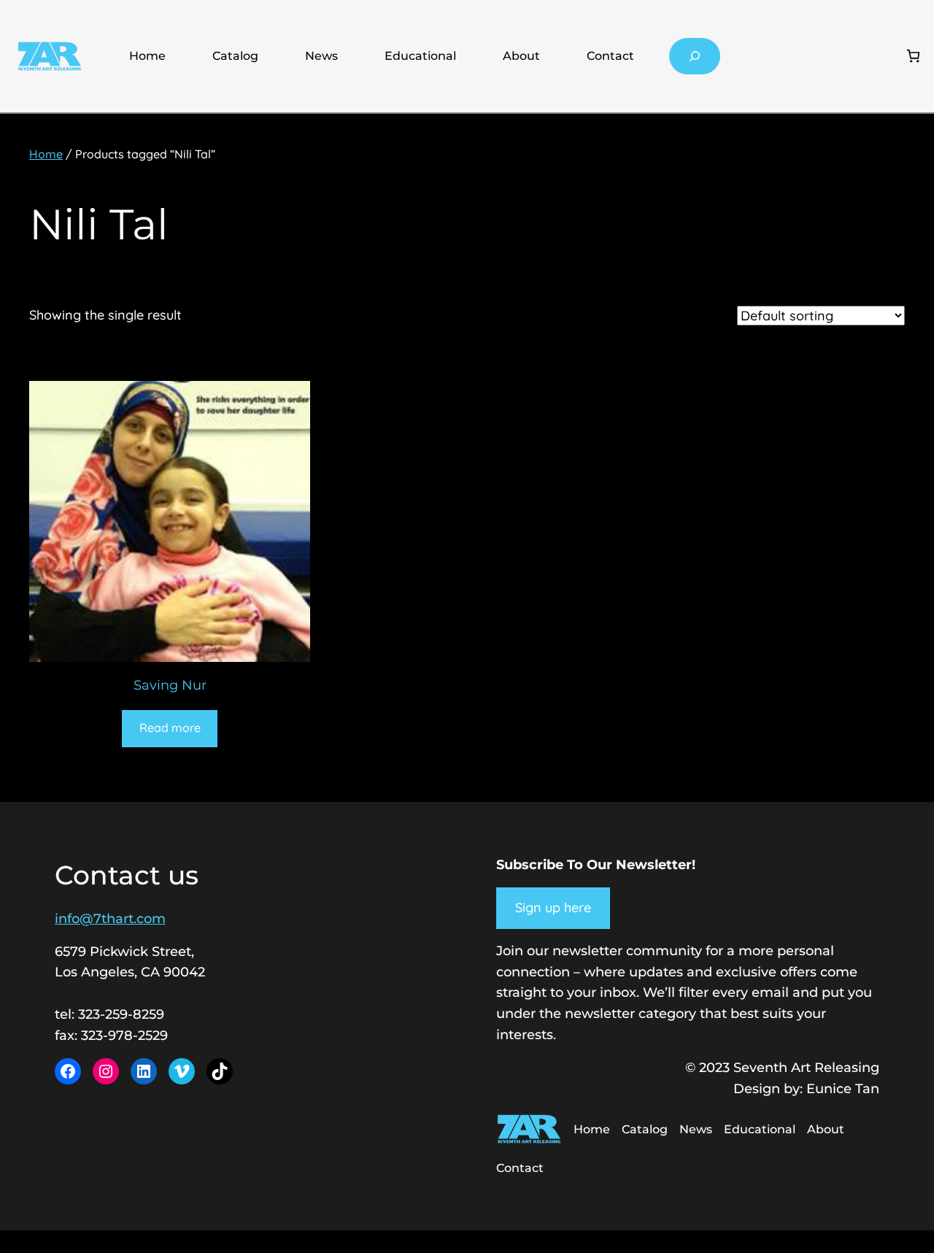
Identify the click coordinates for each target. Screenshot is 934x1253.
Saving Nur (170, 685)
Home (147, 56)
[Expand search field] (695, 56)
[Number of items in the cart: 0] (913, 55)
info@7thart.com (110, 919)
